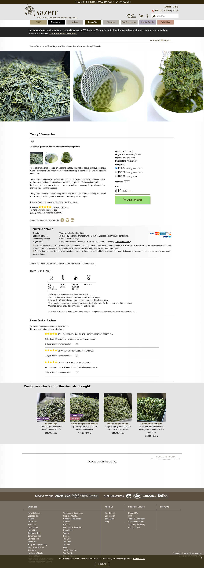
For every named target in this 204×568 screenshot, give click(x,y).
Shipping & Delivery (136, 524)
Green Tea (32, 522)
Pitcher (66, 536)
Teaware (111, 22)
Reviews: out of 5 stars (49, 207)
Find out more (139, 558)
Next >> (167, 40)
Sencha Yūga (51, 424)
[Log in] (131, 16)
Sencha (66, 522)
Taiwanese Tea (34, 536)
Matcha (75, 22)
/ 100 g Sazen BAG (130, 168)
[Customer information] (147, 16)
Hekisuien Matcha (36, 553)
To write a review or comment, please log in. (49, 326)
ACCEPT (102, 564)
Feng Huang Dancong (37, 544)
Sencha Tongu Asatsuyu (118, 424)
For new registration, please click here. (47, 329)
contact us (88, 263)
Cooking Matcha (70, 516)
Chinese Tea (33, 539)
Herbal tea (32, 530)
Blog (107, 522)
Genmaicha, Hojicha (72, 527)
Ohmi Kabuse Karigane (151, 424)
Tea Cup (67, 539)
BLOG (38, 22)
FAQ (130, 516)
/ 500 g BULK (128, 176)
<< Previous (155, 40)
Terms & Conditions (136, 519)
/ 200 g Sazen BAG (130, 172)
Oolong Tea (33, 527)
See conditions (121, 236)
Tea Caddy (68, 553)
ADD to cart (134, 200)
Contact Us (133, 513)
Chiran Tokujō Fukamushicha (84, 424)
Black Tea (32, 524)
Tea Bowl (67, 542)
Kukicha (66, 524)
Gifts (65, 547)
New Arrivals (56, 22)
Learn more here (123, 242)
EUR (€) (167, 10)
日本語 (175, 7)
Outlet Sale (165, 22)
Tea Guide (109, 519)
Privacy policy (134, 527)
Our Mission (110, 516)
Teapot (66, 533)
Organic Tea (33, 516)
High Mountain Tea (36, 547)
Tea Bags (32, 550)
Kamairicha (68, 530)
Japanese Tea (34, 533)
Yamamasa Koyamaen (73, 513)
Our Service (110, 513)
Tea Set (66, 544)
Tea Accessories (129, 22)
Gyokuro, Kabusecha (72, 519)
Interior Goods (147, 22)
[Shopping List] (141, 16)
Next (200, 86)
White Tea (32, 542)
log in (54, 210)
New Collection (34, 513)
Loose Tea (93, 22)
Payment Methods (136, 522)
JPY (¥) (175, 10)
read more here (111, 248)
